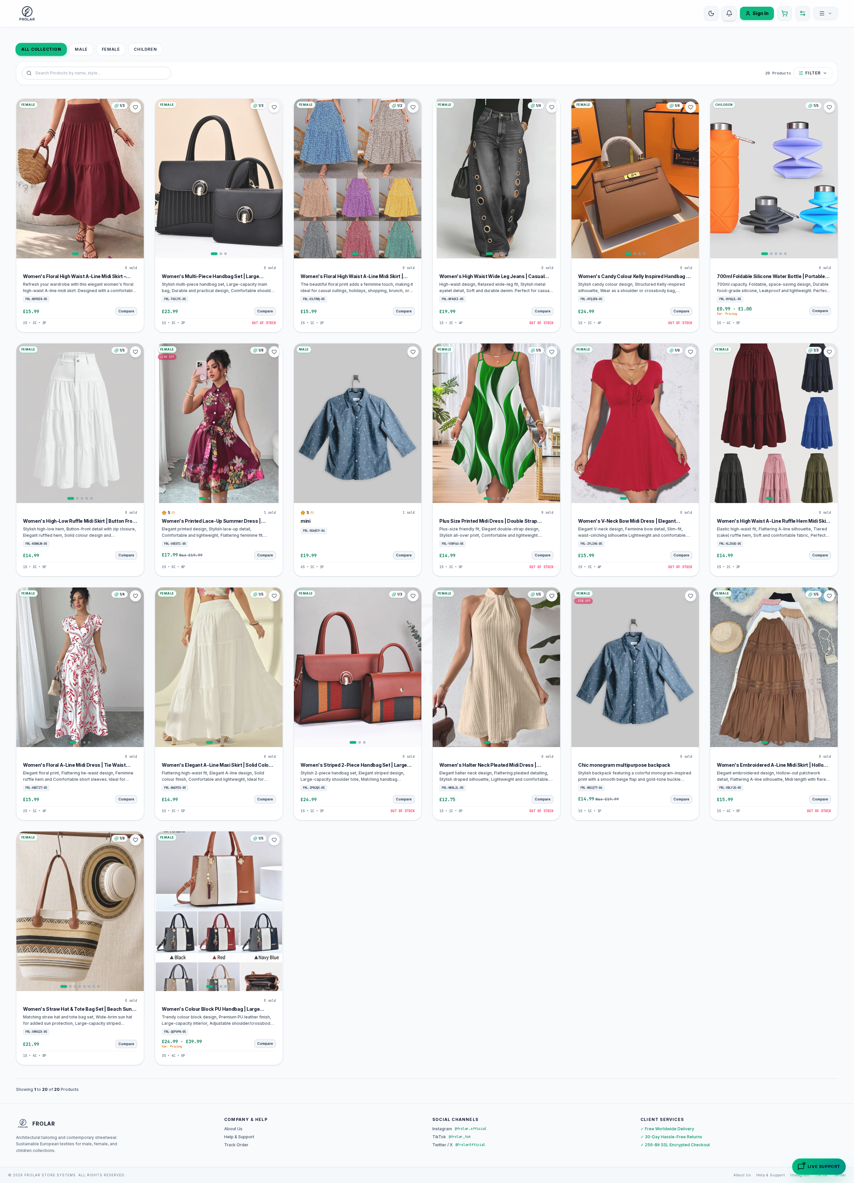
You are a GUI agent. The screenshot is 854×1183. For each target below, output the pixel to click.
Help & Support (239, 1136)
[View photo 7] (232, 498)
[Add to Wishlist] (135, 107)
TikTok (821, 1175)
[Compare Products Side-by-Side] (802, 13)
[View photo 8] (237, 498)
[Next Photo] (138, 179)
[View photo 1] (75, 253)
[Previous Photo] (22, 179)
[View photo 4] (505, 253)
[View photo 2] (82, 253)
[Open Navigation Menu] (825, 13)
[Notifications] (729, 13)
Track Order (236, 1144)
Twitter (839, 1175)
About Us (233, 1128)
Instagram (800, 1175)
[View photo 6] (228, 498)
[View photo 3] (86, 253)
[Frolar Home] (27, 13)
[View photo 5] (785, 253)
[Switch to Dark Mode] (711, 13)
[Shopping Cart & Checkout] (784, 13)
